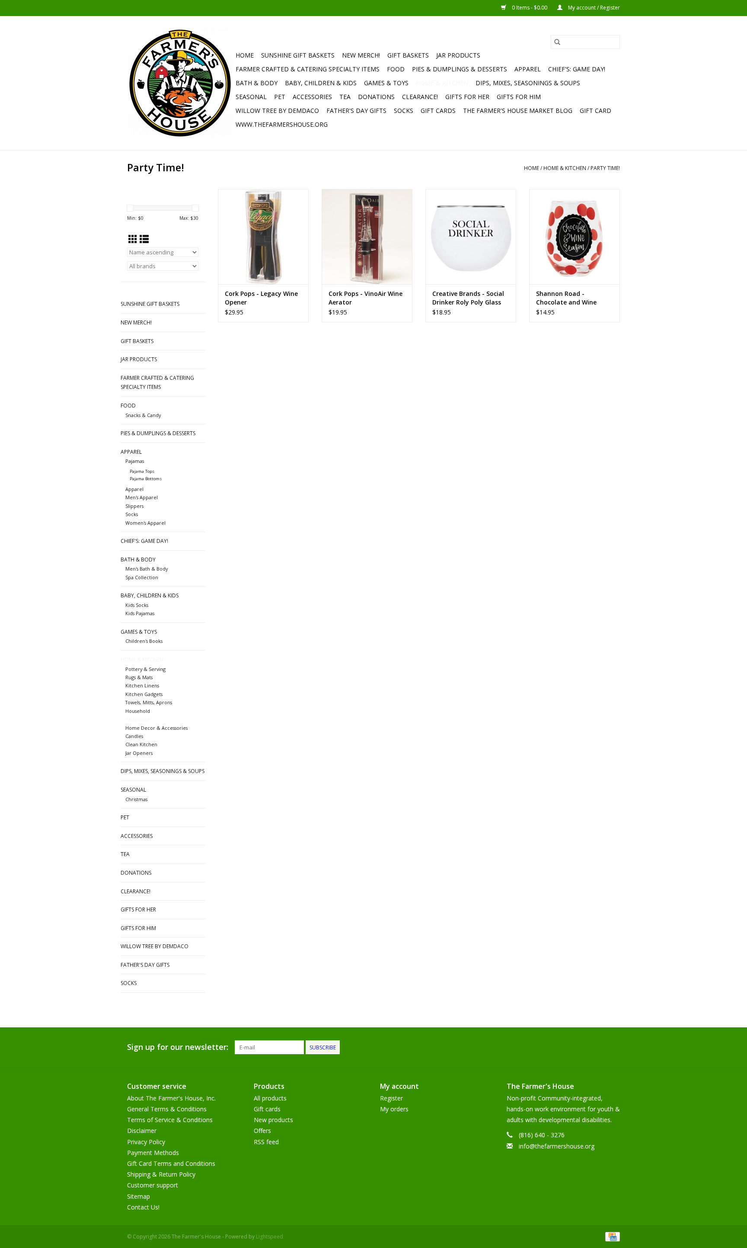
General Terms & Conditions (167, 1109)
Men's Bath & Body (146, 568)
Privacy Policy (146, 1142)
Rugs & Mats (139, 677)
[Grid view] (132, 239)
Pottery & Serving (145, 669)
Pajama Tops (142, 471)
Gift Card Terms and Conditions (171, 1163)
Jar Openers (139, 753)
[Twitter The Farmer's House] (597, 1047)
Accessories (312, 97)
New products (273, 1120)
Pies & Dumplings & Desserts (459, 69)
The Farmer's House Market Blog (517, 110)
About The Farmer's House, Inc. (171, 1098)
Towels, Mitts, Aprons (148, 702)
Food (396, 69)
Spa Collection (141, 577)
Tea (345, 97)
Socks (403, 110)
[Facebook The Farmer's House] (582, 1047)
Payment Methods (153, 1153)
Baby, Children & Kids (321, 83)
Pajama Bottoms (146, 478)
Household (137, 711)
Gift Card (595, 110)
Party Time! (605, 168)
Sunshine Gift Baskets (298, 55)
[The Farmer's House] (180, 83)
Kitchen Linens (142, 685)
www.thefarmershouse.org (282, 124)
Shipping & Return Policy (161, 1174)
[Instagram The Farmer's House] (613, 1047)
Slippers (134, 506)
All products (270, 1098)
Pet (279, 97)
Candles (134, 736)
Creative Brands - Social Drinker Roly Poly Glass (468, 297)
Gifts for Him (519, 97)
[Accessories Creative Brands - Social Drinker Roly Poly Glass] (470, 236)
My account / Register (593, 7)
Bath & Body (257, 83)
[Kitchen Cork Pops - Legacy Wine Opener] (263, 236)
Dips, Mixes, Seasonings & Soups (528, 83)
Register (391, 1098)
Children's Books (144, 641)
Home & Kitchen (442, 83)
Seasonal (251, 97)
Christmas (136, 799)
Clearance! (420, 97)
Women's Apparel (145, 523)
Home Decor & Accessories (156, 728)
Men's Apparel (141, 497)
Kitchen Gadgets (144, 694)
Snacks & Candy (143, 415)
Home (245, 55)
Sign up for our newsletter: (177, 1047)
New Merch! (361, 55)
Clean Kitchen (141, 744)
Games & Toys (386, 83)
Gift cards (438, 110)
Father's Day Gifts (356, 110)
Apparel (527, 69)
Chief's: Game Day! (576, 69)
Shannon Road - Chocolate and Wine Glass (566, 298)
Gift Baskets (408, 55)
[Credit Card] (611, 1236)
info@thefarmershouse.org (556, 1146)
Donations (376, 97)
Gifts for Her (467, 97)
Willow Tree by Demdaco (277, 110)
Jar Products (458, 55)
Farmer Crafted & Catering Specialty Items (308, 69)
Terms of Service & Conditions (170, 1120)
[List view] (144, 239)
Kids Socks (136, 605)
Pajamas (134, 461)
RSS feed (266, 1142)
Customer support (152, 1185)
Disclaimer (141, 1130)
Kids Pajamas (139, 613)
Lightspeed (269, 1236)
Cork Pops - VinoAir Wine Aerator (365, 297)
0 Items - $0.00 (530, 7)
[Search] (557, 42)
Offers (262, 1130)
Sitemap (138, 1196)
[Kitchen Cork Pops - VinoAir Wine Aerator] (367, 236)
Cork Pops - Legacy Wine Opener (261, 297)
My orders (394, 1109)
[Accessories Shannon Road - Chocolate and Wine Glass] (574, 236)
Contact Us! (143, 1207)
